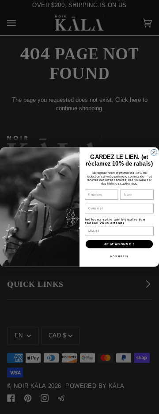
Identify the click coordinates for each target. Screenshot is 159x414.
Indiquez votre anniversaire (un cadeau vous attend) (115, 220)
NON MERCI (119, 256)
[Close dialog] (154, 152)
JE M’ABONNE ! (119, 244)
